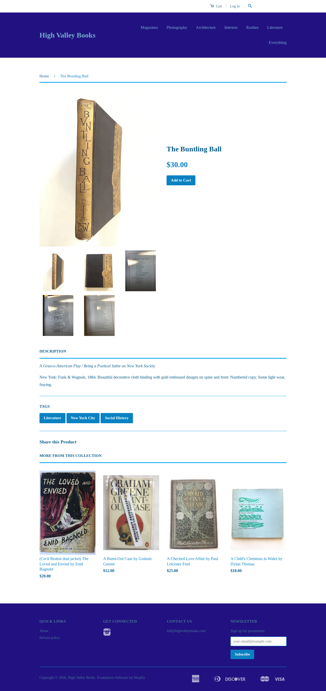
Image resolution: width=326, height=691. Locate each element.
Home (44, 76)
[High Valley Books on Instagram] (107, 634)
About (43, 631)
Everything (278, 42)
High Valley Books (67, 35)
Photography (177, 27)
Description (52, 351)
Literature (275, 27)
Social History (117, 418)
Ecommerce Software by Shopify (121, 678)
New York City (83, 418)
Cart (218, 6)
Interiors (231, 27)
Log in (235, 6)
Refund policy (49, 638)
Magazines (149, 27)
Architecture (206, 27)
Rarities (252, 27)
